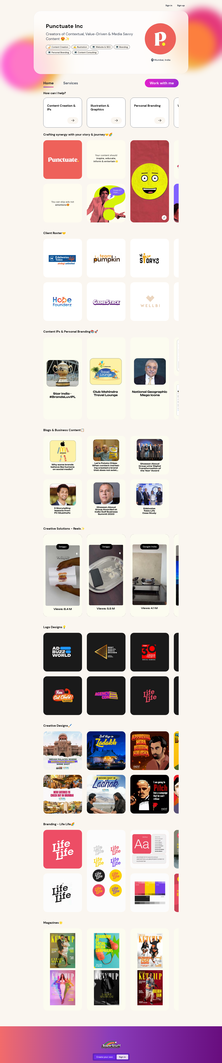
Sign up (181, 5)
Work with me (162, 83)
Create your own (104, 1057)
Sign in (169, 5)
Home (48, 83)
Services (70, 83)
